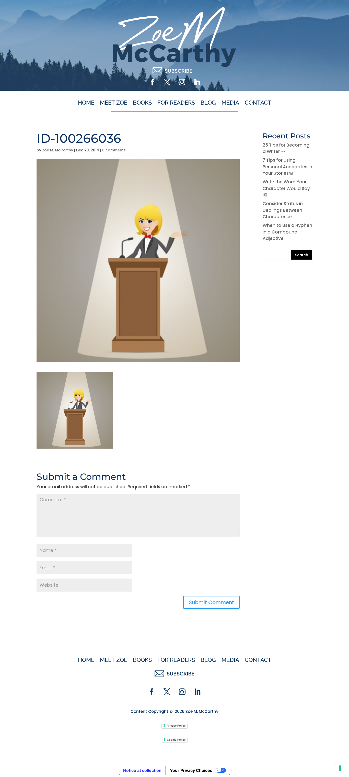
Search (301, 255)
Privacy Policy (176, 725)
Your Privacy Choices (191, 770)
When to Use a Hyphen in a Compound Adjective (287, 231)
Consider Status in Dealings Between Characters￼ (283, 210)
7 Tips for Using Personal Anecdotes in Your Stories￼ (287, 166)
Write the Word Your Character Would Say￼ (286, 188)
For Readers (176, 103)
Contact (258, 103)
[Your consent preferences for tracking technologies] (340, 768)
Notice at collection (142, 770)
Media (230, 103)
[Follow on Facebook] (152, 82)
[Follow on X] (167, 82)
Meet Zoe (113, 103)
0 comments (114, 150)
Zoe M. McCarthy (57, 150)
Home (86, 103)
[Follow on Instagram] (182, 82)
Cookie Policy (176, 739)
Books (142, 103)
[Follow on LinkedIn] (196, 82)
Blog (208, 103)
